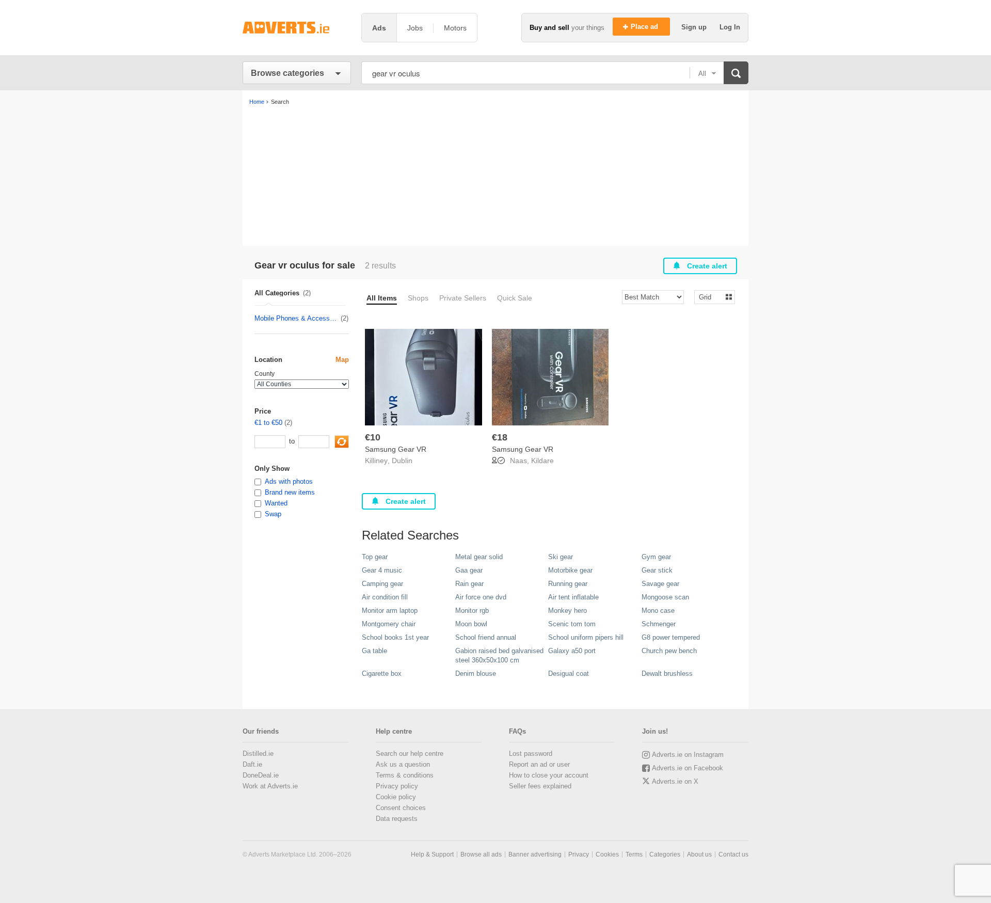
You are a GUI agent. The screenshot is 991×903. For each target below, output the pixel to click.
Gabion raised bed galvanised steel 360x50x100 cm (499, 655)
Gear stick (657, 570)
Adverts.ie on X (675, 781)
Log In (730, 27)
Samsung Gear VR (395, 449)
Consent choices (401, 808)
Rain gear (469, 584)
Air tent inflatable (573, 597)
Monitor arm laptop (390, 610)
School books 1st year (395, 637)
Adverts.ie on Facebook (687, 768)
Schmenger (659, 624)
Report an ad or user (539, 764)
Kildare (542, 460)
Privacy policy (397, 786)
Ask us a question (403, 764)
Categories (664, 854)
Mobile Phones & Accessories (297, 318)
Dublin (402, 460)
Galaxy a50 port (572, 651)
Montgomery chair (388, 624)
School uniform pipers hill (586, 637)
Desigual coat (568, 673)
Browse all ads (481, 854)
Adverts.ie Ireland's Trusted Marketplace (297, 27)
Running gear (567, 584)
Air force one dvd (480, 597)
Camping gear (382, 584)
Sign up (695, 27)
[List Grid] (710, 296)
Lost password (530, 753)
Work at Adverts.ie (270, 786)
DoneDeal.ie (261, 775)
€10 (372, 437)
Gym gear (656, 557)
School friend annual (485, 637)
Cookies (607, 854)
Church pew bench (669, 651)
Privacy (578, 854)
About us (699, 854)
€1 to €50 (268, 422)
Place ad (645, 26)
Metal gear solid (479, 557)
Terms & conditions (405, 775)
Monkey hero (567, 610)
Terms (634, 854)
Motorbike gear (570, 570)
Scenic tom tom (572, 624)
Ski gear (560, 557)
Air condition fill (385, 597)
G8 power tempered (671, 637)
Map (342, 359)
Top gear (375, 557)
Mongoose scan (665, 597)
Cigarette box (382, 673)
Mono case (658, 610)
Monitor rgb (472, 610)
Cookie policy (396, 797)
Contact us (733, 854)
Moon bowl (471, 624)
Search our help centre (409, 753)
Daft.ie (252, 764)
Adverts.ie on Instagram (688, 754)
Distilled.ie (258, 753)
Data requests (397, 818)
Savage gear (660, 584)
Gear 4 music (382, 570)
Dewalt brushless (667, 673)
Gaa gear (469, 570)
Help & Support (432, 854)
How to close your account (548, 775)
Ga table (374, 651)
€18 (499, 437)
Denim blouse (475, 673)
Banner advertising (535, 854)
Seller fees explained (540, 786)
